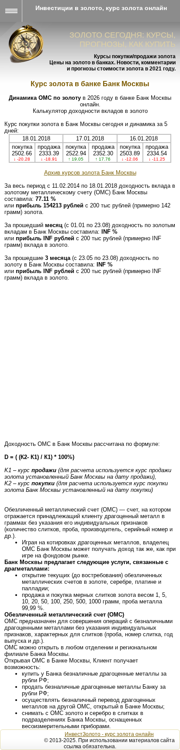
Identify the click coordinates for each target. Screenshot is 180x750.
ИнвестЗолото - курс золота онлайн (109, 734)
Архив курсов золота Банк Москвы (90, 172)
